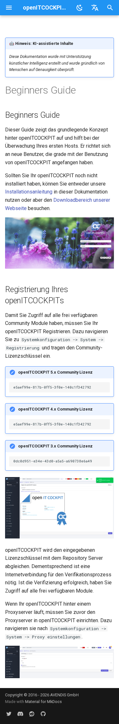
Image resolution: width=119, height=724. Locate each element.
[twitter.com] (9, 714)
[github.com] (43, 714)
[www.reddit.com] (32, 714)
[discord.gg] (20, 714)
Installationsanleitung (28, 192)
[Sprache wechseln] (95, 7)
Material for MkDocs (43, 701)
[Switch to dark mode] (79, 7)
